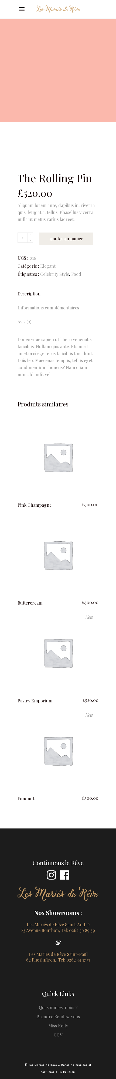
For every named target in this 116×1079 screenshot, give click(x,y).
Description (29, 293)
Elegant (48, 266)
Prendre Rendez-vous (58, 1016)
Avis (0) (24, 321)
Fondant (26, 798)
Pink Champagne (35, 505)
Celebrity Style (54, 274)
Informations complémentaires (48, 307)
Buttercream (30, 603)
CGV (58, 1035)
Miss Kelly (58, 1025)
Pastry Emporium (35, 700)
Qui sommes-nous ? (58, 1007)
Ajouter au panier (66, 238)
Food (76, 274)
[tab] (58, 294)
